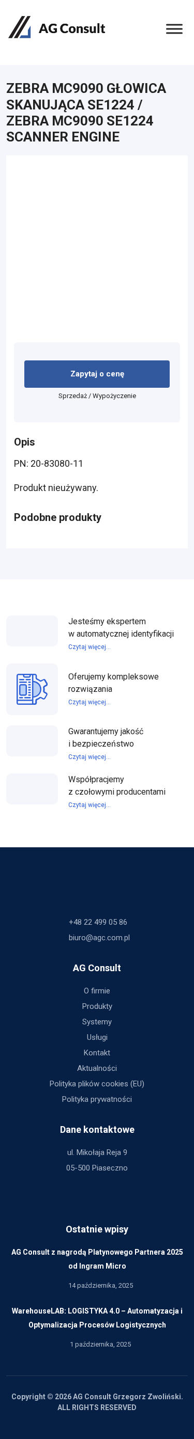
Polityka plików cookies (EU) (97, 1083)
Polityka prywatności (97, 1099)
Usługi (97, 1037)
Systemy (97, 1021)
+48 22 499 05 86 (98, 922)
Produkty (97, 1006)
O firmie (97, 990)
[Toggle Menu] (174, 29)
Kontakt (97, 1052)
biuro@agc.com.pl (99, 937)
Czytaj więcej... (89, 647)
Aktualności (97, 1068)
